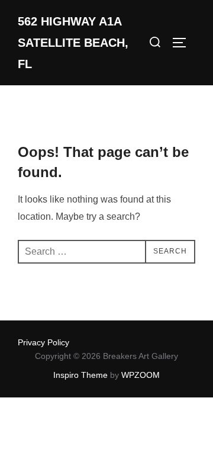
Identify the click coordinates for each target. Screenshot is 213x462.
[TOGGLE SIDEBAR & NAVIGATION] (183, 43)
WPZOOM (140, 375)
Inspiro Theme (80, 375)
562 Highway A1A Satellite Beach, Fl (73, 42)
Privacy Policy (43, 342)
